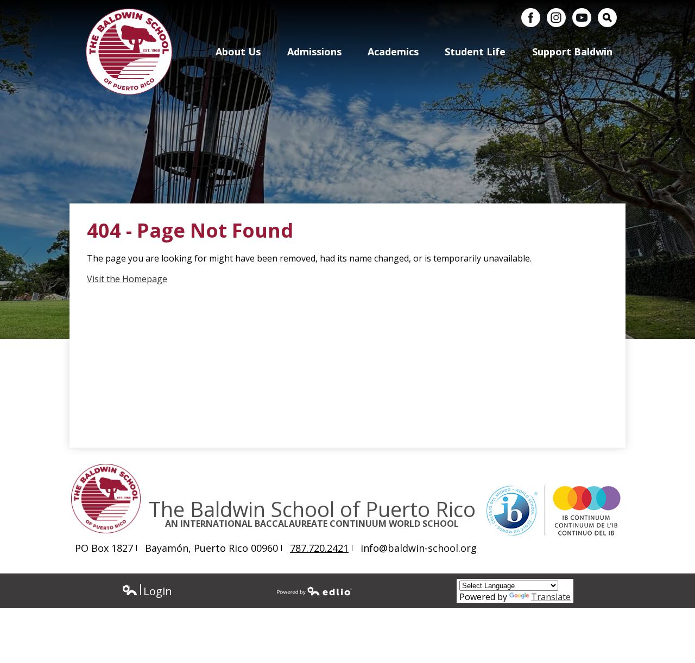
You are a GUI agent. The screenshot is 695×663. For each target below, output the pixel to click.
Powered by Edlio (314, 590)
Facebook (530, 17)
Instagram (556, 17)
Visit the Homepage (127, 279)
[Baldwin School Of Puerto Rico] (129, 51)
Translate (551, 597)
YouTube (581, 17)
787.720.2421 (319, 547)
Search (607, 17)
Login (147, 591)
